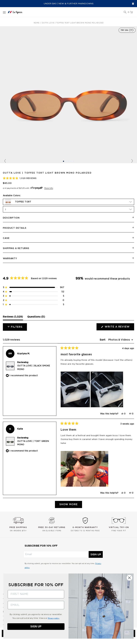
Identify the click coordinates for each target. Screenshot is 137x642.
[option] (68, 94)
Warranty (10, 258)
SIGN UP (95, 554)
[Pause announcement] (133, 3)
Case (6, 238)
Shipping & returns (16, 248)
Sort (103, 340)
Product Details (14, 228)
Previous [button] (5, 161)
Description (11, 218)
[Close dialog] (129, 578)
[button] (125, 12)
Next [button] (132, 161)
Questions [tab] (36, 317)
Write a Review (119, 327)
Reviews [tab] (13, 317)
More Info (48, 188)
